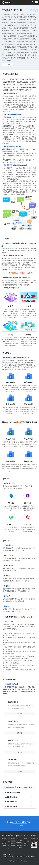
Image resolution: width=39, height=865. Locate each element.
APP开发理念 (19, 847)
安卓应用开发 (19, 843)
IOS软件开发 (19, 840)
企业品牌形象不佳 (11, 797)
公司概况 (26, 838)
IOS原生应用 (19, 845)
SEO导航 (11, 854)
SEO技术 (5, 854)
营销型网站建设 (11, 847)
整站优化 (4, 838)
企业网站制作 (11, 838)
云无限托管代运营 (11, 806)
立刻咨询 (19, 825)
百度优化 (4, 845)
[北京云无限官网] (11, 2)
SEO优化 (26, 841)
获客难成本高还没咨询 (12, 792)
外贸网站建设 (11, 843)
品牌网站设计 (11, 841)
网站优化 (4, 843)
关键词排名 (4, 841)
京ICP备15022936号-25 (29, 856)
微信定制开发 (34, 838)
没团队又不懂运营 (11, 801)
